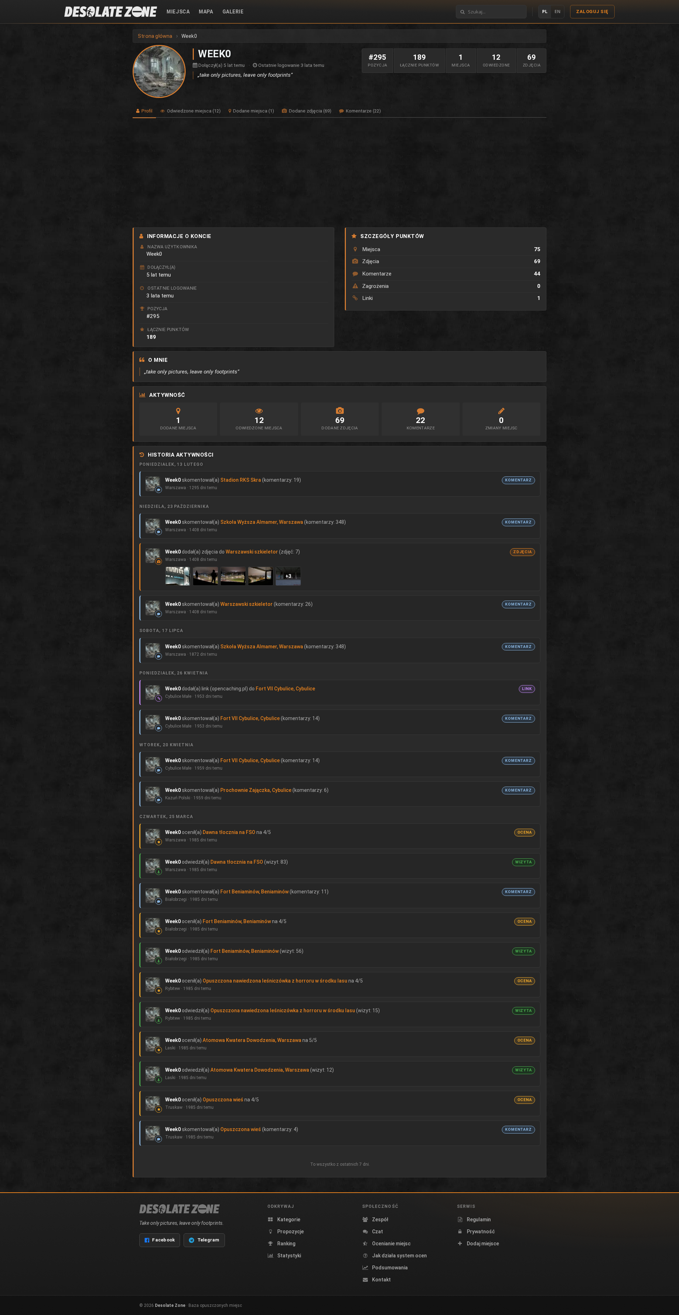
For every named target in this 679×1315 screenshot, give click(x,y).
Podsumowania (390, 1267)
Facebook (163, 1239)
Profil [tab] (146, 111)
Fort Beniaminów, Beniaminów (254, 891)
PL (544, 11)
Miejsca (178, 12)
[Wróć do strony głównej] (110, 11)
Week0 (173, 480)
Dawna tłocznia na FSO (229, 832)
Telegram (208, 1239)
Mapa (206, 12)
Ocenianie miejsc (391, 1243)
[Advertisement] (339, 172)
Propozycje (290, 1231)
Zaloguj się (592, 11)
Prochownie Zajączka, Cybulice (255, 790)
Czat (377, 1231)
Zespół (380, 1219)
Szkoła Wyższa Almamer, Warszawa (261, 522)
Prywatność (481, 1231)
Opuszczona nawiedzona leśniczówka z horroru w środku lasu (275, 981)
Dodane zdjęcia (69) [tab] (309, 111)
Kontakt (381, 1279)
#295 (152, 316)
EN (558, 11)
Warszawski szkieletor (252, 552)
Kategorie (288, 1219)
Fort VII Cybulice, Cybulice (285, 688)
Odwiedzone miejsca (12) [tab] (193, 111)
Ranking (286, 1243)
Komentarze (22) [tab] (363, 111)
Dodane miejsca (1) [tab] (253, 111)
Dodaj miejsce (483, 1243)
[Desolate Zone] (179, 1208)
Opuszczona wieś (223, 1099)
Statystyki (289, 1255)
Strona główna (155, 36)
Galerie (233, 12)
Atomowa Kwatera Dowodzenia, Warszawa (252, 1040)
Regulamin (479, 1219)
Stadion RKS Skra (240, 480)
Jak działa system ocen (399, 1255)
